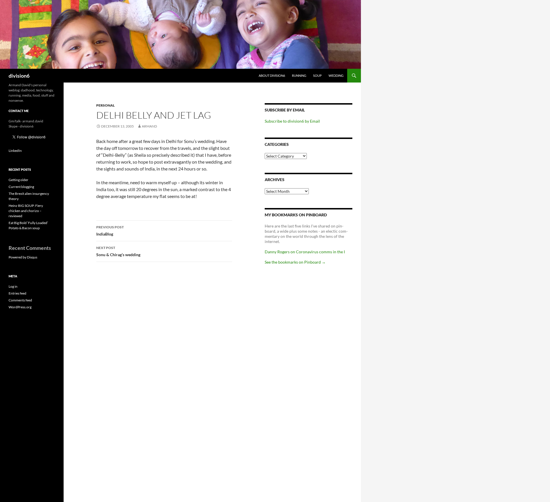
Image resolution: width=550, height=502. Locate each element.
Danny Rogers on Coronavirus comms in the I (305, 251)
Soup (317, 75)
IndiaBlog (110, 230)
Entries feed (17, 293)
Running (299, 75)
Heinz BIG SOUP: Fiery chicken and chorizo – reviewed (26, 210)
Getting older (18, 180)
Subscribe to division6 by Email (292, 121)
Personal (105, 105)
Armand (149, 126)
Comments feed (20, 300)
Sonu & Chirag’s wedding (118, 251)
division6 (19, 75)
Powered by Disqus (23, 257)
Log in (13, 286)
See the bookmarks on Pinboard (295, 262)
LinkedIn (15, 150)
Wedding (336, 75)
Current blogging (21, 187)
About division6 (272, 75)
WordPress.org (20, 307)
